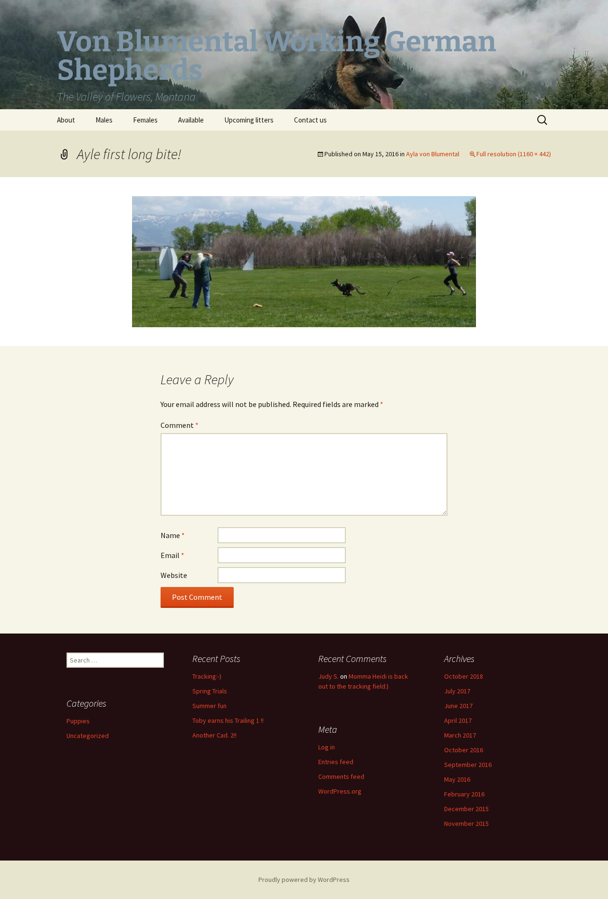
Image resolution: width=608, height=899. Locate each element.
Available (191, 119)
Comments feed (341, 776)
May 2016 (457, 779)
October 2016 (463, 750)
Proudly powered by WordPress (304, 879)
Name (173, 535)
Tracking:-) (206, 676)
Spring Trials (209, 691)
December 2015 (466, 808)
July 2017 (457, 691)
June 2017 (458, 705)
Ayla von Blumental (432, 154)
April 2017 (458, 720)
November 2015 (466, 823)
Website (174, 575)
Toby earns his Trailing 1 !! (228, 720)
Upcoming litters (249, 119)
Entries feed (335, 761)
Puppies (78, 721)
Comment (180, 425)
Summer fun (209, 705)
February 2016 (464, 794)
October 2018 (463, 676)
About (66, 119)
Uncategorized (87, 735)
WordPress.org (339, 791)
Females (145, 119)
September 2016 (468, 764)
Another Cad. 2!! (214, 735)
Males (104, 119)
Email (172, 555)
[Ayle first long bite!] (304, 260)
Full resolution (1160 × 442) (513, 154)
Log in (326, 747)
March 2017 (460, 735)
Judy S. (328, 676)
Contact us (310, 119)
